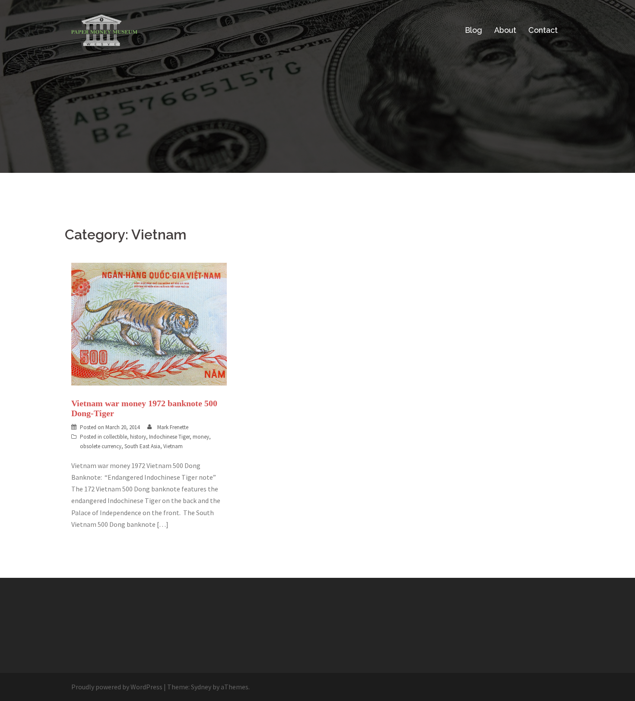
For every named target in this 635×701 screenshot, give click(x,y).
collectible (115, 436)
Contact (543, 30)
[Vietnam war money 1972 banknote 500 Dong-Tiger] (149, 323)
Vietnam (173, 446)
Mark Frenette (172, 427)
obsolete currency (100, 446)
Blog (473, 30)
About (505, 30)
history (138, 436)
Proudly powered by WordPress (116, 686)
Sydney (201, 686)
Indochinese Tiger (169, 436)
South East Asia (142, 446)
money (201, 436)
